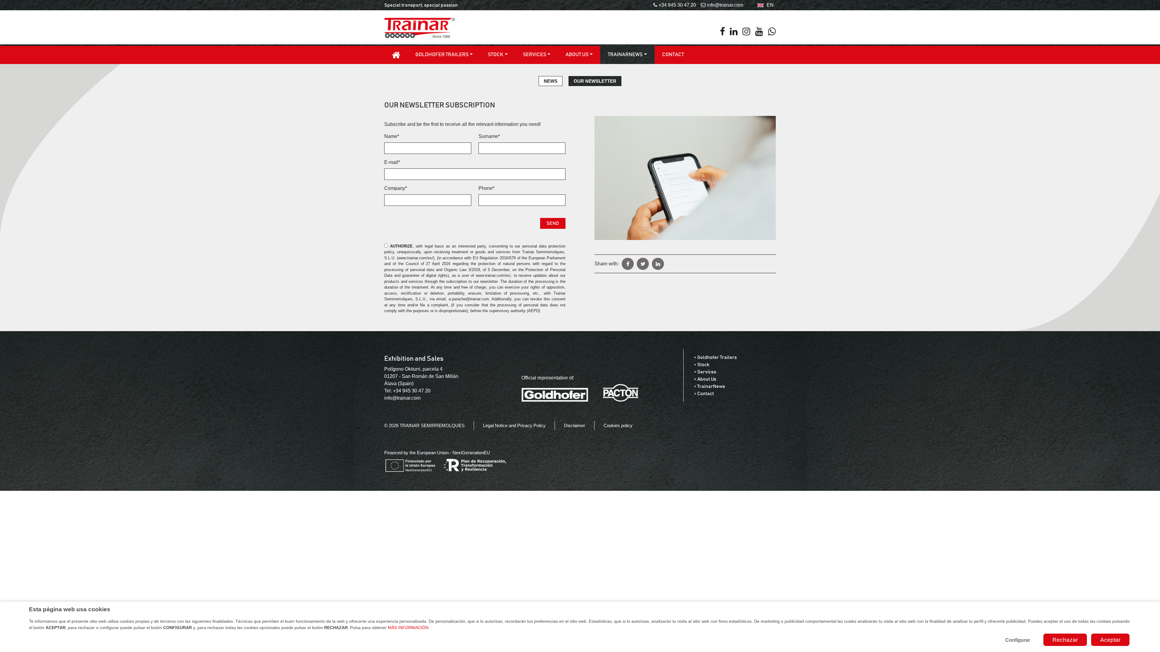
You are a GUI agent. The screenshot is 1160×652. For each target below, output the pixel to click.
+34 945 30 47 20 (411, 390)
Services (534, 54)
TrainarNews (625, 54)
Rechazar (1065, 640)
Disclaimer (574, 425)
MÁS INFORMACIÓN (408, 627)
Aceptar (1110, 640)
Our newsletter (595, 81)
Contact (673, 54)
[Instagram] (746, 31)
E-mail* (392, 162)
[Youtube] (759, 31)
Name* (391, 136)
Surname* (489, 136)
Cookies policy (618, 425)
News (550, 81)
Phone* (486, 188)
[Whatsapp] (772, 31)
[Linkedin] (734, 31)
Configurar (1017, 640)
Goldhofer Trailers (442, 54)
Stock (495, 54)
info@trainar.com (402, 398)
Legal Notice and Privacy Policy (514, 425)
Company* (395, 188)
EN (770, 5)
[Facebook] (722, 31)
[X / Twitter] (643, 264)
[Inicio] (396, 55)
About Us (577, 54)
